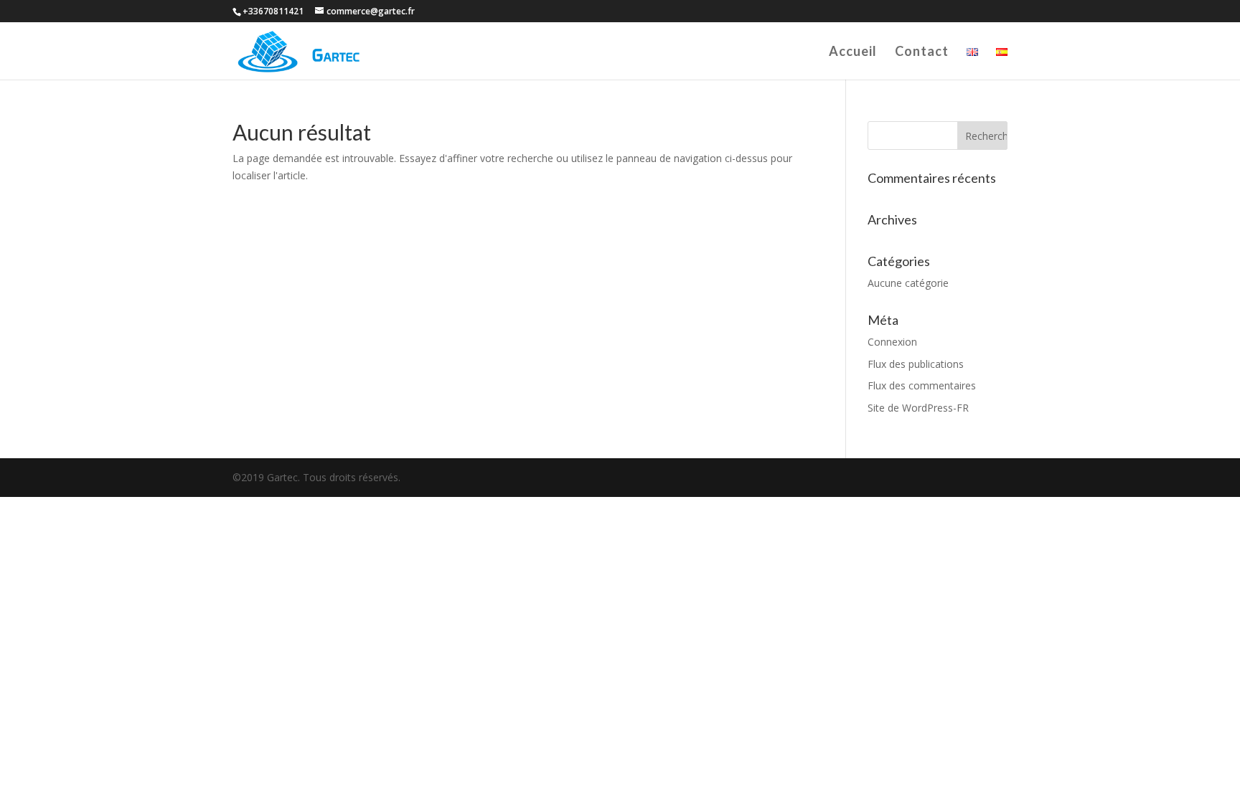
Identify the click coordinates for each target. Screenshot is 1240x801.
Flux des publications (916, 364)
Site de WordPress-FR (918, 407)
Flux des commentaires (922, 385)
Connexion (892, 342)
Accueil (853, 52)
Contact (922, 52)
